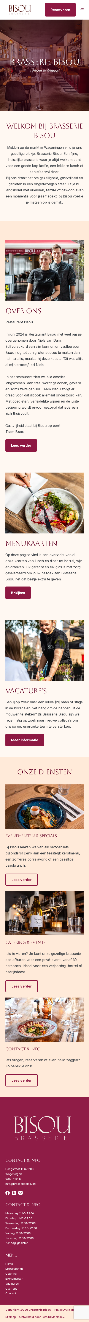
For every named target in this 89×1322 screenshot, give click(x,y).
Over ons (11, 1288)
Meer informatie (24, 740)
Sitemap (10, 1317)
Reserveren (60, 10)
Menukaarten (14, 1268)
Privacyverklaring (65, 1309)
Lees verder (21, 445)
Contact (10, 1293)
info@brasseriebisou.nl (20, 1183)
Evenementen (14, 1278)
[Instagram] (20, 1193)
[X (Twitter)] (14, 1193)
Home (9, 1263)
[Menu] (82, 10)
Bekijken (18, 593)
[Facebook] (7, 1193)
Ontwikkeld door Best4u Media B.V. (42, 1317)
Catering (11, 1273)
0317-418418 (13, 1178)
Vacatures (12, 1283)
